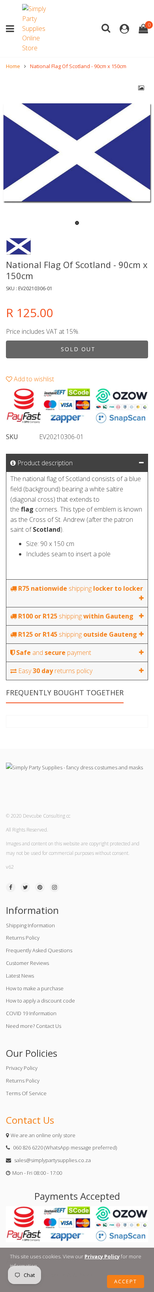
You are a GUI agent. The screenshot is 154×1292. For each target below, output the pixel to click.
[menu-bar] (12, 29)
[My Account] (124, 29)
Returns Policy (22, 937)
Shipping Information (30, 925)
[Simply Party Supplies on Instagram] (54, 887)
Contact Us (30, 1119)
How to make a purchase (35, 988)
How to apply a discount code (40, 1000)
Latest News (20, 975)
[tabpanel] (77, 152)
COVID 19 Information (31, 1013)
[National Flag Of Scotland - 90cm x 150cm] (77, 152)
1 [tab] (77, 223)
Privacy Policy (22, 1067)
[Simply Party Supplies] (36, 28)
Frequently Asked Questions (39, 950)
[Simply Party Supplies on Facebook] (10, 887)
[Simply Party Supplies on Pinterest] (40, 887)
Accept (125, 1281)
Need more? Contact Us (33, 1025)
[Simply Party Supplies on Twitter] (25, 887)
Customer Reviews (27, 963)
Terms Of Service (26, 1093)
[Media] (141, 88)
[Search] (106, 27)
